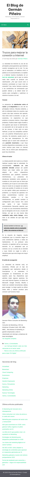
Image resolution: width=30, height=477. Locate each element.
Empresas (5, 378)
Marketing (5, 387)
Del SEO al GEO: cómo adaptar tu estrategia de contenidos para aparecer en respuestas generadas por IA (14, 450)
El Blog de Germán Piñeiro (15, 9)
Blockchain (5, 369)
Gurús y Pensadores (8, 384)
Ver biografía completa (9, 338)
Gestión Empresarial (8, 381)
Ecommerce (6, 375)
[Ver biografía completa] (17, 338)
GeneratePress (16, 474)
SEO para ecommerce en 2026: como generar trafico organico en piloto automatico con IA (13, 427)
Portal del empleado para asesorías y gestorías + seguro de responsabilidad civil (14, 462)
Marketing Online (7, 390)
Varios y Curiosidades (11, 343)
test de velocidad (8, 77)
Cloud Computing (7, 372)
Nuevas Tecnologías (8, 393)
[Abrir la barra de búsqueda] (28, 24)
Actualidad (5, 366)
